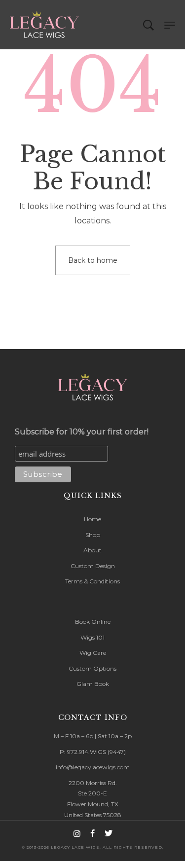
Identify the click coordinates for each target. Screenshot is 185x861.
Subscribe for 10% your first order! (81, 431)
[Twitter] (108, 833)
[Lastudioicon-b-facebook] (93, 833)
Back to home (92, 260)
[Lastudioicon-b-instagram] (77, 833)
